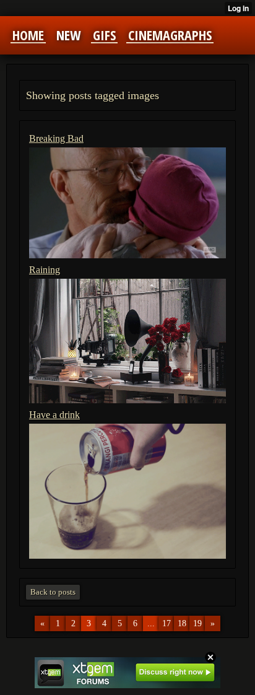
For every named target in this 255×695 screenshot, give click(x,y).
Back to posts (53, 592)
